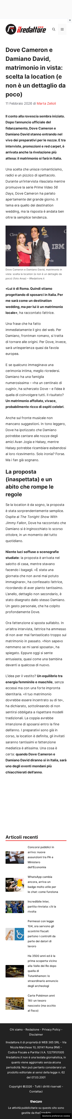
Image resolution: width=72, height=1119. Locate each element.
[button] (53, 29)
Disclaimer (36, 1034)
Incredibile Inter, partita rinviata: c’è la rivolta (42, 906)
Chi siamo (16, 1029)
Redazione (32, 1029)
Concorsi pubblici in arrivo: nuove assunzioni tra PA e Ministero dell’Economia (41, 857)
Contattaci (36, 1091)
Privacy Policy (51, 1029)
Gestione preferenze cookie (56, 1116)
